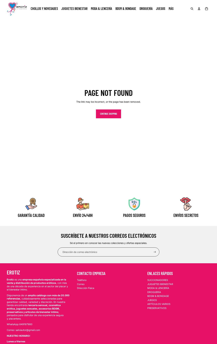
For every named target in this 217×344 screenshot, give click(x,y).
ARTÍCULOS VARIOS (158, 304)
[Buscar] (192, 8)
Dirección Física (85, 288)
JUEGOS (152, 300)
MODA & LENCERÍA (158, 288)
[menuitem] (171, 8)
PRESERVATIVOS (156, 308)
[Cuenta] (199, 8)
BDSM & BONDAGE (158, 296)
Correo (80, 284)
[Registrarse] (155, 252)
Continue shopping (108, 113)
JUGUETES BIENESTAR (160, 284)
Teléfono (81, 280)
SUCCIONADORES (157, 280)
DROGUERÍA (154, 292)
